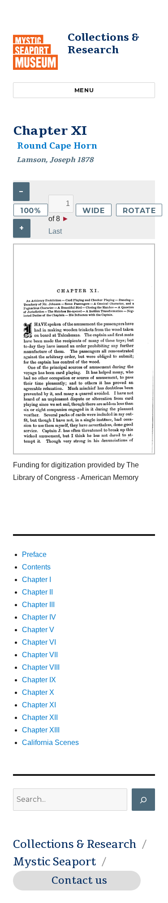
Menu (84, 90)
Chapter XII (40, 717)
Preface (34, 554)
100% (30, 210)
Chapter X (38, 692)
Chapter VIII (41, 667)
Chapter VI (39, 642)
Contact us (79, 880)
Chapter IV (39, 617)
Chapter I (36, 579)
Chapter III (38, 604)
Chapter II (37, 592)
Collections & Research (103, 43)
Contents (36, 567)
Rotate (139, 210)
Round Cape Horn (57, 146)
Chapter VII (40, 655)
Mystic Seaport (54, 862)
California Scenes (50, 742)
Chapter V (38, 629)
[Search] (143, 799)
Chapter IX (39, 680)
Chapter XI (39, 705)
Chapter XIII (41, 730)
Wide (93, 210)
